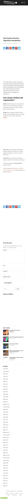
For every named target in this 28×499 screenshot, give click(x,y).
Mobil (6, 493)
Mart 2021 (5, 386)
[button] (22, 2)
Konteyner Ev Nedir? (14, 343)
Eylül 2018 (5, 452)
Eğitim (8, 494)
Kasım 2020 (5, 396)
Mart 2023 (5, 373)
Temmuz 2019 (6, 435)
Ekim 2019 (5, 427)
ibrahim (9, 43)
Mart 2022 (5, 376)
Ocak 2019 (5, 450)
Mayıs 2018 (5, 463)
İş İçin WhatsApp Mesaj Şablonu (16, 337)
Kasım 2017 (5, 478)
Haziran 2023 (6, 371)
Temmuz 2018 (6, 457)
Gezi (21, 493)
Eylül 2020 (5, 401)
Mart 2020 (5, 414)
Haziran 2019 (6, 437)
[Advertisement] (14, 21)
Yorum (5, 250)
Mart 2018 (5, 468)
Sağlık (20, 494)
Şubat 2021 (5, 389)
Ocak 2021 (5, 391)
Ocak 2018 (5, 473)
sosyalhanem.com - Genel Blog (15, 491)
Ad (4, 265)
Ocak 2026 (5, 368)
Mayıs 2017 (5, 485)
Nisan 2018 (5, 465)
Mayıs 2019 (5, 440)
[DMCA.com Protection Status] (3, 498)
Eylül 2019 (5, 429)
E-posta (5, 271)
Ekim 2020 (5, 399)
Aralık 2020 (5, 394)
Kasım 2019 (5, 424)
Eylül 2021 (5, 381)
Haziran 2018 (6, 460)
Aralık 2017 (5, 475)
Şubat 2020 (5, 417)
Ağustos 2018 (6, 455)
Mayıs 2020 (5, 409)
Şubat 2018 (5, 470)
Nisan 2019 (5, 442)
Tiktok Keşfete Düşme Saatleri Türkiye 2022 (16, 358)
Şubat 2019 (5, 447)
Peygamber (14, 494)
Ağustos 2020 (6, 404)
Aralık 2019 (5, 422)
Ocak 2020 (5, 419)
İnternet (11, 493)
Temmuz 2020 (6, 407)
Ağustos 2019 (6, 432)
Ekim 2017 (5, 480)
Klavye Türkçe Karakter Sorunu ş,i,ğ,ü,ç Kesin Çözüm (16, 351)
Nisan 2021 (5, 384)
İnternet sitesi (6, 276)
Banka (17, 493)
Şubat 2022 (5, 379)
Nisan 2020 (5, 412)
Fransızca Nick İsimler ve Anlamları (14, 331)
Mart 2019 (5, 445)
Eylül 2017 (5, 483)
